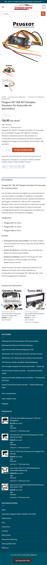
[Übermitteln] (43, 13)
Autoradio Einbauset (17, 97)
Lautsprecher (11, 393)
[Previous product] (8, 115)
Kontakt (5, 531)
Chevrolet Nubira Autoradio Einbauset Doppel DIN (11, 314)
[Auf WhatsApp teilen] (3, 167)
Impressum (6, 527)
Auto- (4, 393)
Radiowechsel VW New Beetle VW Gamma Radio (20, 341)
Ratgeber (5, 404)
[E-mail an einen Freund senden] (15, 167)
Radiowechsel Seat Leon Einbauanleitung (17, 345)
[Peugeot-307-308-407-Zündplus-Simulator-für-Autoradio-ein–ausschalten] (23, 42)
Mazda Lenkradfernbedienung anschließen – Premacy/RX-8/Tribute (23, 378)
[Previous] (1, 309)
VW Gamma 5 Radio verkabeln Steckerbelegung (19, 362)
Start (4, 97)
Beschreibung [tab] (7, 180)
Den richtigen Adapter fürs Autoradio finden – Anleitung (23, 366)
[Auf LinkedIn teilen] (23, 167)
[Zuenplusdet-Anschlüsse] (9, 85)
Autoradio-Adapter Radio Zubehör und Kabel (19, 514)
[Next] (45, 309)
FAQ (3, 522)
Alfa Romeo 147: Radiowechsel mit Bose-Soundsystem (22, 358)
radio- (4, 398)
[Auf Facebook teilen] (7, 167)
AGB (3, 510)
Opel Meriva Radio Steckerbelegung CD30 (17, 349)
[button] (3, 7)
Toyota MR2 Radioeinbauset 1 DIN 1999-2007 (35, 314)
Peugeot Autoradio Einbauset (32, 156)
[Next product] (3, 115)
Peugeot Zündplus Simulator (22, 162)
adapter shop (11, 398)
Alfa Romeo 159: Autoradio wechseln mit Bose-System (22, 354)
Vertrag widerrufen (9, 543)
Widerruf (5, 548)
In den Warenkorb (23, 150)
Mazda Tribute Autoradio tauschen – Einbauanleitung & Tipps (22, 385)
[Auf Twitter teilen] (11, 167)
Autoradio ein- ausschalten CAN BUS (22, 160)
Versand (8, 124)
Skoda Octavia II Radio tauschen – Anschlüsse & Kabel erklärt (22, 371)
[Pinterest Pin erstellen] (19, 167)
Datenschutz (6, 518)
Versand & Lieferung (9, 539)
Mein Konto (6, 535)
